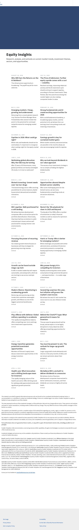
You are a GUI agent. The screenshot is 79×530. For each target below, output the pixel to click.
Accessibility (43, 519)
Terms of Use (43, 526)
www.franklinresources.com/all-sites (25, 472)
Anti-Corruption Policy (9, 526)
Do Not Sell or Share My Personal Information (51, 522)
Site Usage (5, 519)
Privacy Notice (7, 522)
